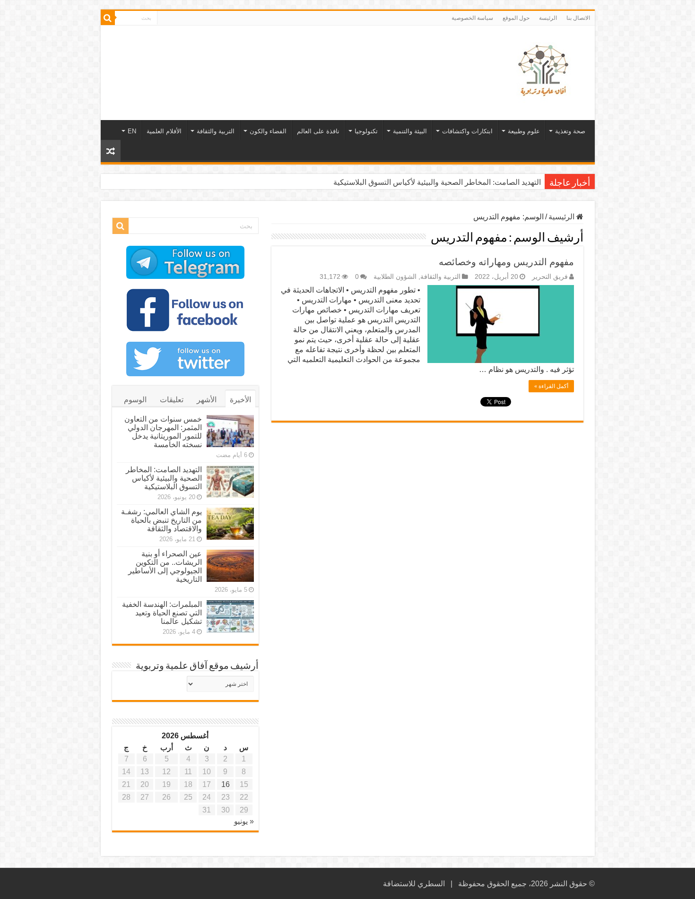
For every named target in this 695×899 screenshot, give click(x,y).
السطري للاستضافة (414, 884)
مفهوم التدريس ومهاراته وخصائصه (506, 262)
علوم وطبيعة (524, 131)
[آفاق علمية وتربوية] (545, 71)
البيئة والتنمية (410, 131)
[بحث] (108, 18)
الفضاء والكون (268, 131)
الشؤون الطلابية (395, 276)
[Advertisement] (280, 56)
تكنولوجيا (366, 131)
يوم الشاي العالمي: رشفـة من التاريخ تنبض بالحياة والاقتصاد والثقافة (161, 520)
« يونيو (244, 821)
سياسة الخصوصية (472, 18)
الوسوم (135, 400)
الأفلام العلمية (164, 131)
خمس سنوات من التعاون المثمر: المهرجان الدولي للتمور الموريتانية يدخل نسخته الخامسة (163, 432)
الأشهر (207, 400)
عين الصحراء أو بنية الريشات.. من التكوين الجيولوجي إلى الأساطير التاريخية (165, 566)
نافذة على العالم (318, 131)
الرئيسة (548, 18)
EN (132, 131)
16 (225, 784)
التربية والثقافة (216, 131)
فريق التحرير (550, 276)
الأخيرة (240, 400)
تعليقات (171, 400)
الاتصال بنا (578, 18)
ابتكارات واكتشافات (467, 131)
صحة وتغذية (570, 131)
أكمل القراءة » (551, 386)
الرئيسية (562, 217)
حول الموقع (516, 18)
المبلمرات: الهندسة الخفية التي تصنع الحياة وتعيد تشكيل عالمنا (162, 612)
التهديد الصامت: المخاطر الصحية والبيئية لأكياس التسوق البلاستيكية (437, 182)
